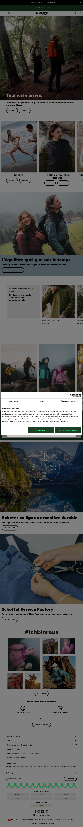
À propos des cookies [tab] (68, 401)
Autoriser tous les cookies (68, 430)
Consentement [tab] (14, 401)
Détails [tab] (41, 401)
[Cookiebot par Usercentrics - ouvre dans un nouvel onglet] (72, 395)
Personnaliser (40, 430)
